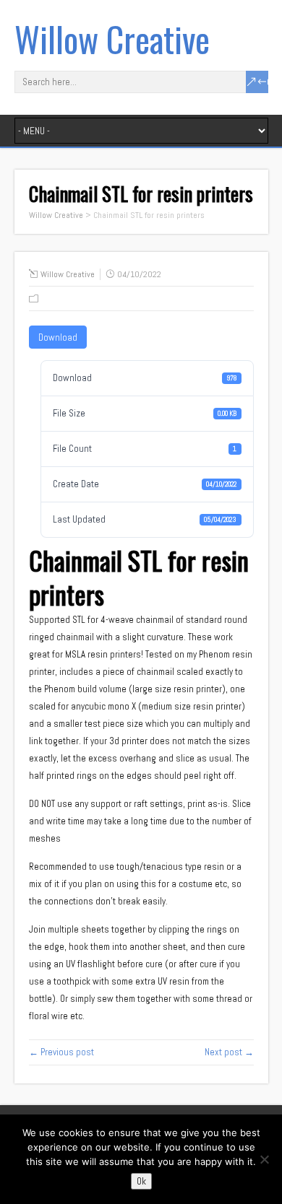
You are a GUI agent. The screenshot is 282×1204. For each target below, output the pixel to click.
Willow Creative (112, 38)
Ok (141, 1181)
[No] (264, 1159)
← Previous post (61, 1052)
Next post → (229, 1052)
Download (57, 337)
